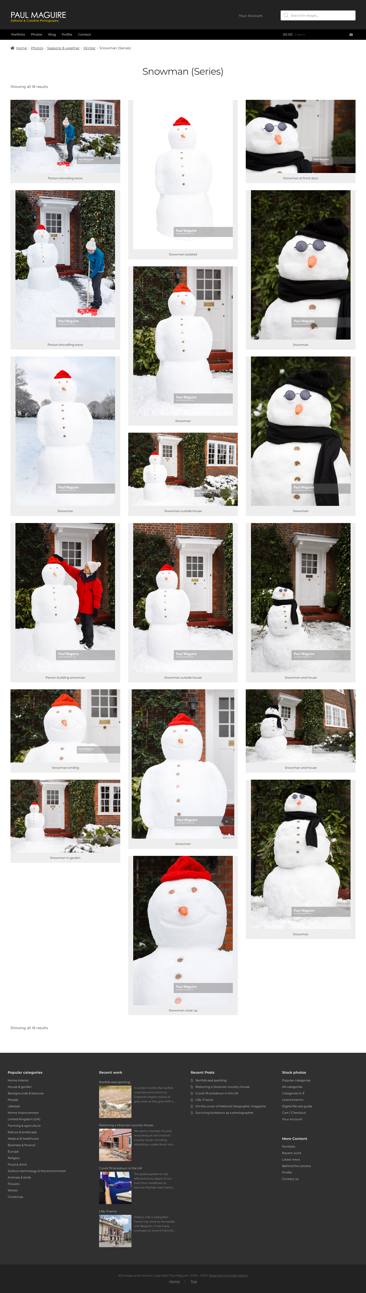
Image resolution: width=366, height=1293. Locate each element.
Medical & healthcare (23, 1138)
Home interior (18, 1080)
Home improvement (23, 1113)
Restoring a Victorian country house (222, 1087)
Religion (14, 1158)
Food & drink (17, 1164)
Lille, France (204, 1100)
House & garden (20, 1087)
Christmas (15, 1197)
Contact (84, 34)
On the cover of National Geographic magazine (230, 1106)
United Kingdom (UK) (24, 1119)
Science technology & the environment (37, 1171)
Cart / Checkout (294, 1113)
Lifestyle (14, 1106)
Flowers (14, 1184)
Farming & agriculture (24, 1125)
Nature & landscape (22, 1132)
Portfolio (18, 34)
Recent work (291, 1153)
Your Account (250, 15)
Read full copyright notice (228, 1275)
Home (21, 48)
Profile (67, 34)
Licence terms (292, 1100)
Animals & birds (19, 1177)
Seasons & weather (63, 48)
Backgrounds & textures (26, 1093)
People (13, 1100)
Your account (292, 1119)
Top (194, 1281)
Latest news (291, 1159)
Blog (52, 34)
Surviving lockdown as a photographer (224, 1113)
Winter (89, 48)
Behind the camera (296, 1166)
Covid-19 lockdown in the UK (217, 1093)
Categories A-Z (293, 1093)
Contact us (290, 1179)
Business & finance (21, 1145)
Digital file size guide (297, 1106)
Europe (13, 1151)
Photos (36, 34)
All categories (292, 1087)
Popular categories (296, 1080)
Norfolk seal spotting (211, 1080)
